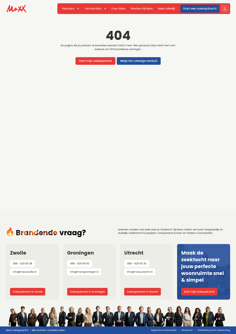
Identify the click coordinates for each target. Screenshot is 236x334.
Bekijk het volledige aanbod (138, 61)
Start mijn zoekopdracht (95, 61)
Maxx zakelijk (166, 9)
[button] (70, 8)
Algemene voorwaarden (164, 330)
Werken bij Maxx (142, 9)
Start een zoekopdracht (200, 9)
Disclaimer (187, 330)
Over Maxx (118, 9)
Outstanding (223, 330)
